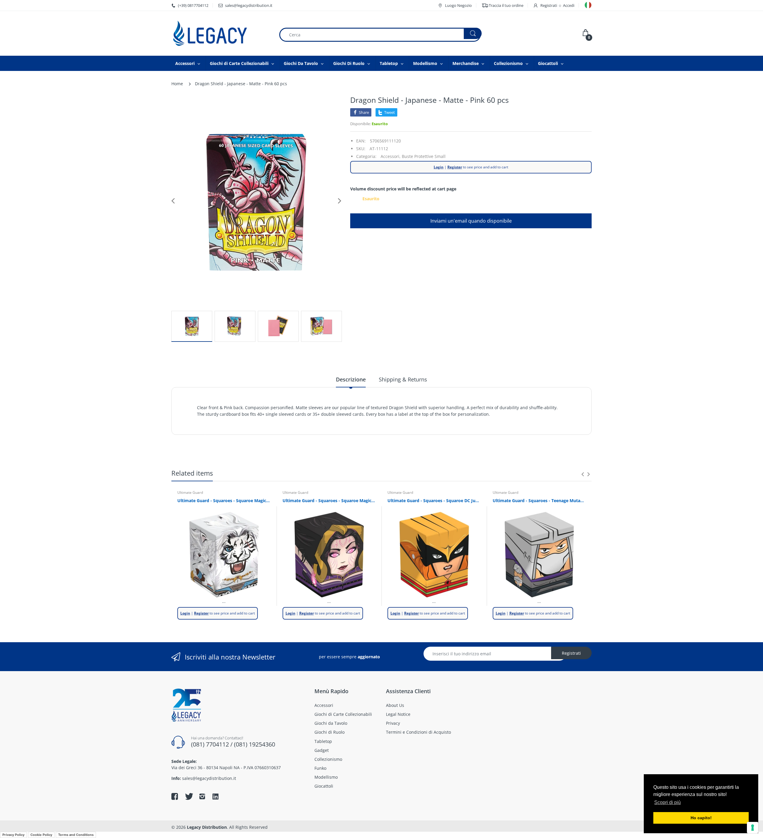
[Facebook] (174, 796)
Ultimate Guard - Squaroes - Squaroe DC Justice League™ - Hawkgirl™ (434, 500)
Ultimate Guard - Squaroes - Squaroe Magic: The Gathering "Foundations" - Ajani (224, 500)
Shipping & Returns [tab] (403, 379)
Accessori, (391, 156)
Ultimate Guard (190, 492)
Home (177, 83)
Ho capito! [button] (701, 817)
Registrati (548, 5)
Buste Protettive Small (424, 156)
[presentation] (583, 474)
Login (438, 167)
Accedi (568, 5)
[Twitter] (188, 796)
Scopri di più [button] (667, 802)
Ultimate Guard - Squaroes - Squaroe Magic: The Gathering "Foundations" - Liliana (329, 500)
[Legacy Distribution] (220, 33)
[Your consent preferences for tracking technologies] (752, 827)
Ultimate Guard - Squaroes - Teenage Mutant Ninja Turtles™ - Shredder (539, 500)
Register (454, 167)
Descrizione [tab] (351, 379)
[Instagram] (202, 796)
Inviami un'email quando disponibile (471, 221)
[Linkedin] (215, 797)
